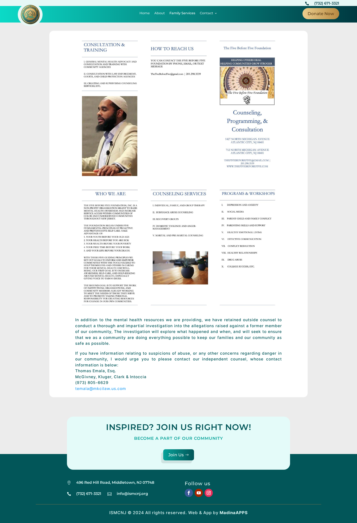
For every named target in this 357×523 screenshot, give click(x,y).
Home (144, 13)
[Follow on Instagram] (209, 493)
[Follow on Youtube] (199, 493)
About (159, 13)
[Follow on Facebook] (189, 493)
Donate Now (321, 13)
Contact (206, 13)
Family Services (182, 13)
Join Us (176, 454)
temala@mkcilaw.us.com (100, 388)
